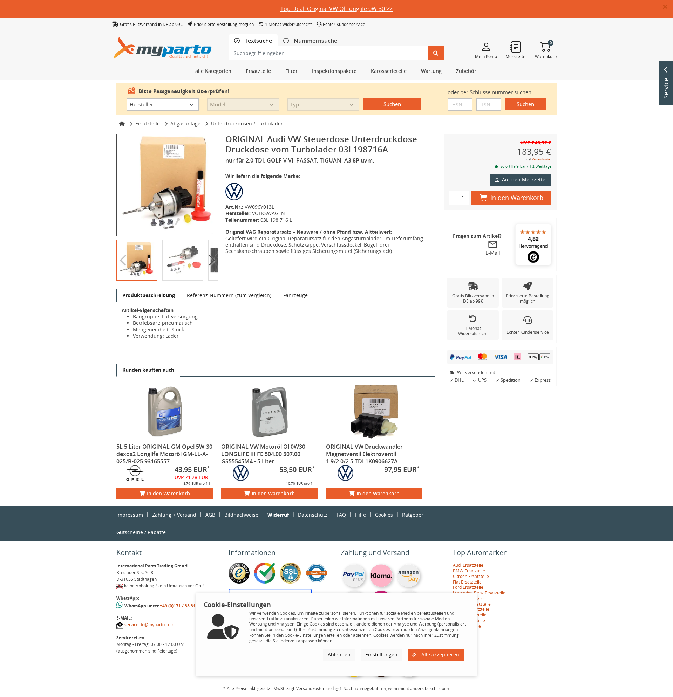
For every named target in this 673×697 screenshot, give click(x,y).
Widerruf (278, 514)
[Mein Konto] (486, 46)
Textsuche (257, 40)
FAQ (341, 514)
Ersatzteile (147, 123)
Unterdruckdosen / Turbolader (247, 123)
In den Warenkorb (168, 493)
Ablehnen (339, 654)
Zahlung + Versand (174, 514)
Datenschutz (312, 514)
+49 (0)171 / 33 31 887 (182, 606)
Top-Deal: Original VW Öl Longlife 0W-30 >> (336, 9)
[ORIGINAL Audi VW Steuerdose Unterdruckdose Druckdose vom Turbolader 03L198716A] (167, 185)
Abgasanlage (185, 123)
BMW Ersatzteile (469, 571)
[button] (668, 7)
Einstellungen (381, 654)
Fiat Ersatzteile (467, 582)
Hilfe (360, 514)
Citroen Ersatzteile (471, 576)
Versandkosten (541, 159)
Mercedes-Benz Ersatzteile (479, 593)
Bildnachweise (241, 514)
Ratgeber (412, 514)
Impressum (129, 514)
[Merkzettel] (516, 46)
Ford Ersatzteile (468, 587)
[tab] (253, 40)
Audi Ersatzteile (468, 565)
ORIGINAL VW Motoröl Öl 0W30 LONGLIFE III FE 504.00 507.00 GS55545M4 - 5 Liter (263, 454)
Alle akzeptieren (439, 654)
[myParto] (162, 46)
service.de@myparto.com (149, 625)
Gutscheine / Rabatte (141, 532)
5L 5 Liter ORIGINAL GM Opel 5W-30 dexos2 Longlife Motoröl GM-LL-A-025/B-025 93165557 (164, 454)
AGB (210, 514)
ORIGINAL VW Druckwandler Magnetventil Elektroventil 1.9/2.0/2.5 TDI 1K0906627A (364, 454)
